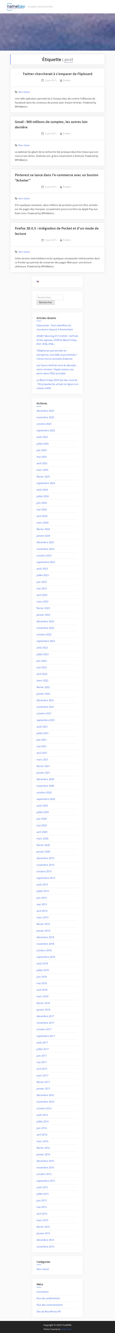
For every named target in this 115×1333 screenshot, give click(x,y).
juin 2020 (42, 818)
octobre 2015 (44, 1174)
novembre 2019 (45, 865)
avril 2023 (42, 595)
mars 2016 (42, 1141)
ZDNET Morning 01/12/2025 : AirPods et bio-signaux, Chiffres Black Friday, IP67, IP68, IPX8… (57, 340)
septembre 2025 (46, 430)
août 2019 (42, 884)
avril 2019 (42, 911)
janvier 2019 (43, 930)
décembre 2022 (45, 621)
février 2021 (43, 766)
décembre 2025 (45, 410)
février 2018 (43, 1003)
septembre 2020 (46, 799)
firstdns (67, 80)
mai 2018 (42, 983)
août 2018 (42, 963)
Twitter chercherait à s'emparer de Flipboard (57, 73)
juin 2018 (42, 976)
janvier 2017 (43, 1088)
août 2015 (42, 1187)
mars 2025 (42, 470)
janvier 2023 (43, 614)
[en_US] (38, 281)
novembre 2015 (45, 1167)
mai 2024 (42, 509)
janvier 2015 (43, 1233)
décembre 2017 (45, 1016)
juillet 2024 (43, 496)
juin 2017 (42, 1055)
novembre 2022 (45, 628)
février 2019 (43, 924)
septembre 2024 (46, 483)
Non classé (23, 91)
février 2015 (43, 1226)
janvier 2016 (43, 1154)
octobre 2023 (44, 555)
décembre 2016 (45, 1095)
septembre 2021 (46, 720)
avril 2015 (42, 1213)
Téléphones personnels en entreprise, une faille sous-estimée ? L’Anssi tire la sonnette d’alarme (57, 354)
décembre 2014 (45, 1240)
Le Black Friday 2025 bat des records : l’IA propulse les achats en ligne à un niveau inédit (57, 384)
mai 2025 (42, 456)
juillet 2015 (43, 1194)
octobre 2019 (44, 871)
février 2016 (43, 1148)
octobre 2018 (44, 950)
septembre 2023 (46, 562)
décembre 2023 (45, 542)
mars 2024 (42, 522)
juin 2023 (42, 582)
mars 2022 (42, 680)
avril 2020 (42, 832)
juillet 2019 (43, 891)
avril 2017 (42, 1068)
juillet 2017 (43, 1049)
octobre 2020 (44, 792)
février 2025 (43, 476)
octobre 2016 (44, 1108)
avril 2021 (42, 753)
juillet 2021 (43, 733)
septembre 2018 (46, 957)
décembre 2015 (45, 1161)
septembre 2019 (46, 878)
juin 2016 (42, 1128)
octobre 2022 (44, 634)
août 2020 (42, 805)
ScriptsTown (66, 1329)
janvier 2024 (43, 535)
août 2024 (42, 489)
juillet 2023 (43, 575)
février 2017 (43, 1082)
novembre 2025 (45, 417)
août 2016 (42, 1115)
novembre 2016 (45, 1101)
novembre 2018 (45, 943)
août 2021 (42, 726)
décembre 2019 (45, 858)
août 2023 (42, 568)
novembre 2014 (45, 1246)
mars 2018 (42, 996)
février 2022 (43, 687)
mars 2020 (42, 838)
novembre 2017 (45, 1022)
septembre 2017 (46, 1036)
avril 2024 (42, 516)
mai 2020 (42, 825)
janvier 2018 (43, 1009)
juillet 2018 (43, 970)
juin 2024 (42, 502)
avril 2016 (42, 1134)
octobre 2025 (44, 424)
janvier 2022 (43, 693)
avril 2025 (42, 463)
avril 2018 (42, 989)
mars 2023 (42, 601)
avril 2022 (42, 674)
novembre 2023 (45, 549)
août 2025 (42, 437)
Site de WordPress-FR (49, 1311)
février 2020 (43, 845)
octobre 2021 (44, 713)
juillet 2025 (43, 443)
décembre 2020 (45, 779)
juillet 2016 (43, 1121)
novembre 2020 (45, 785)
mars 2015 (42, 1220)
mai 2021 (42, 746)
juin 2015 (42, 1200)
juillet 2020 (43, 812)
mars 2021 (42, 759)
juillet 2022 (43, 654)
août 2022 (42, 647)
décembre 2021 (45, 700)
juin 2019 (42, 897)
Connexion (43, 1291)
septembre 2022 (46, 641)
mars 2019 (42, 917)
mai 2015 (42, 1207)
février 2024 (43, 529)
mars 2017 (42, 1075)
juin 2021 (42, 739)
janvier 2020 (43, 851)
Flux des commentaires (50, 1304)
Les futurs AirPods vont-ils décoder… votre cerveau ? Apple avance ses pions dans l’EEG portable (57, 369)
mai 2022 (42, 667)
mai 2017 (42, 1062)
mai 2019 (42, 904)
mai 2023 (42, 588)
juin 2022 (42, 660)
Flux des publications (48, 1298)
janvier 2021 (43, 772)
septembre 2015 (46, 1180)
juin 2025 (42, 450)
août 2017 (42, 1042)
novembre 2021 (45, 707)
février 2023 (43, 608)
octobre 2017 (44, 1029)
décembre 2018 (45, 937)
